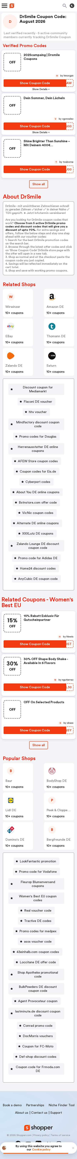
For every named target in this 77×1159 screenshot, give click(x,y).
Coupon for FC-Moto (37, 1046)
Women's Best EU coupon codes (38, 898)
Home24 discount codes (38, 568)
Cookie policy (41, 1149)
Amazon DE (55, 306)
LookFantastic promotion (38, 861)
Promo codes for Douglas (37, 436)
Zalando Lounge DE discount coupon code (38, 545)
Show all (38, 184)
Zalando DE (13, 365)
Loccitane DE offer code (38, 962)
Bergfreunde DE (59, 839)
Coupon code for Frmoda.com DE (38, 1069)
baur (8, 780)
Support (56, 1112)
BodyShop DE (57, 780)
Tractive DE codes (37, 920)
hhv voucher (38, 412)
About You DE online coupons (37, 492)
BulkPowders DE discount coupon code (38, 988)
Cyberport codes (37, 481)
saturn (51, 365)
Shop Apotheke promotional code (38, 974)
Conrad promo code (37, 1025)
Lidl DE (10, 810)
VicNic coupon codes (37, 512)
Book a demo (12, 1105)
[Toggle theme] (72, 5)
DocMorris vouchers (38, 1036)
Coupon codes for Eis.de (38, 471)
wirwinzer (12, 306)
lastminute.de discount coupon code (37, 1013)
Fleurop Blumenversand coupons (38, 884)
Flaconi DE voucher (38, 401)
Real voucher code (37, 910)
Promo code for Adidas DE (37, 558)
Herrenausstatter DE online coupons (38, 448)
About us (21, 1112)
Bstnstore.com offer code (38, 502)
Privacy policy (41, 1135)
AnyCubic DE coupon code (38, 578)
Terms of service (60, 1135)
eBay (9, 336)
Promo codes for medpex (37, 931)
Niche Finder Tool (61, 1105)
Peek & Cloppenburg (61, 810)
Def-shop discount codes (37, 1056)
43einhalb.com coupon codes (38, 951)
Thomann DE (56, 336)
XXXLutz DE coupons (37, 533)
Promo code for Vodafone (38, 871)
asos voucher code (38, 941)
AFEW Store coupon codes (38, 461)
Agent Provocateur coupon (37, 1001)
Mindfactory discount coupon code (37, 424)
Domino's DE (14, 839)
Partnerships (35, 1105)
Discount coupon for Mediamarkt (38, 389)
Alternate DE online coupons (38, 523)
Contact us (39, 1112)
